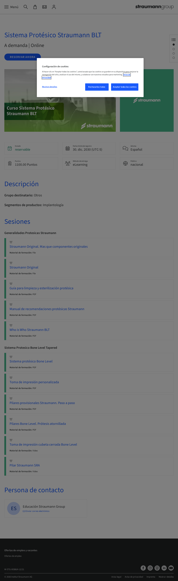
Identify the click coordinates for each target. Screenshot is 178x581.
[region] (90, 77)
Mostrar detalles (49, 86)
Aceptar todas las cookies (124, 86)
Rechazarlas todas (96, 86)
